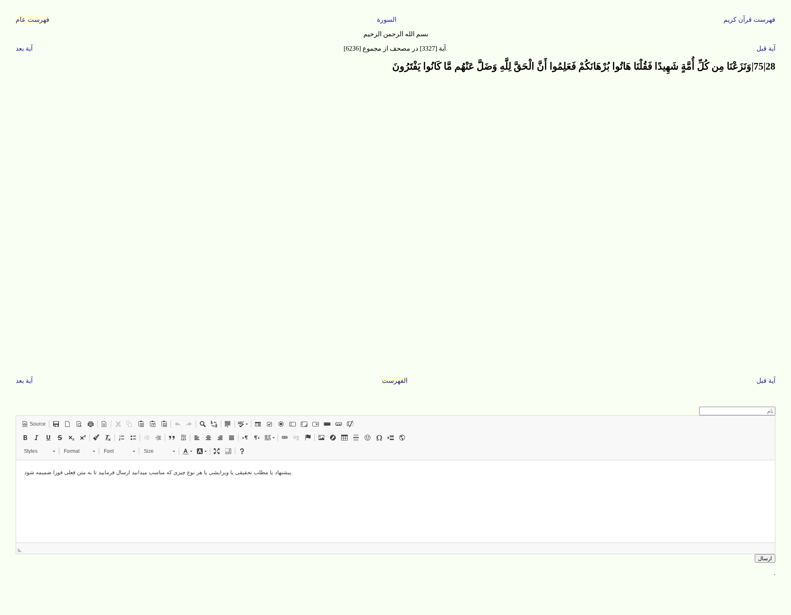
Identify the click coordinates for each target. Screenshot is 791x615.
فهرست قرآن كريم (749, 19)
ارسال (765, 558)
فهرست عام (32, 19)
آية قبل (765, 48)
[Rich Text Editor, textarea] (395, 501)
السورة (386, 19)
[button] (33, 424)
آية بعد (24, 48)
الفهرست (394, 380)
